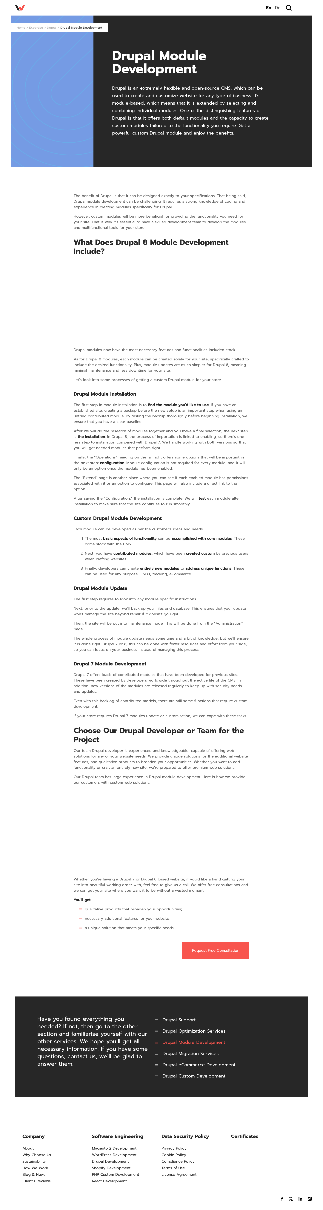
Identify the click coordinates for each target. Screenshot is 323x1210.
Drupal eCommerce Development (199, 1064)
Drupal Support (179, 1020)
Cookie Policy (174, 1155)
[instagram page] (310, 1199)
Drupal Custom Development (194, 1076)
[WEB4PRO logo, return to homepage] (24, 1199)
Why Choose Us (36, 1155)
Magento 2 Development (114, 1148)
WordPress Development (114, 1155)
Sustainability (34, 1161)
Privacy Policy (174, 1148)
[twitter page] (291, 1199)
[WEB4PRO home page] (20, 8)
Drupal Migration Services (191, 1053)
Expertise (36, 27)
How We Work (35, 1168)
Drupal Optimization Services (194, 1031)
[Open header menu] (303, 8)
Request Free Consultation (215, 950)
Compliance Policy (178, 1161)
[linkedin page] (300, 1199)
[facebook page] (282, 1199)
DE (278, 7)
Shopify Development (111, 1168)
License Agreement (179, 1174)
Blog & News (33, 1174)
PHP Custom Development (115, 1174)
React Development (109, 1181)
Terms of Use (173, 1168)
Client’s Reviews (36, 1181)
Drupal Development (110, 1161)
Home (21, 27)
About (28, 1148)
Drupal (51, 27)
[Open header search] (288, 7)
